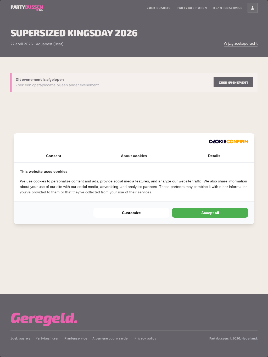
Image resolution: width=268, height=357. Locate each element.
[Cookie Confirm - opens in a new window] (228, 141)
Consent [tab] (53, 156)
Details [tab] (214, 156)
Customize (131, 213)
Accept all (210, 213)
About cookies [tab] (134, 156)
